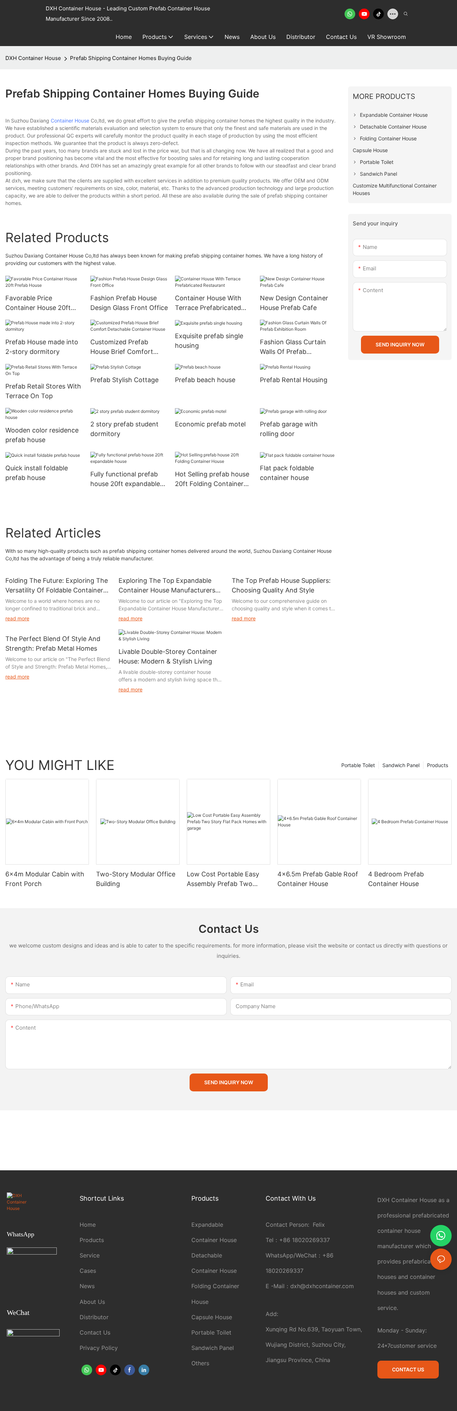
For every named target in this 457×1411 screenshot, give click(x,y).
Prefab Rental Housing (293, 380)
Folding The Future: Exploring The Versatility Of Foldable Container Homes (56, 586)
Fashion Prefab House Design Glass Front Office (129, 302)
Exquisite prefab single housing (209, 340)
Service (90, 1255)
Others (200, 1363)
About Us (92, 1301)
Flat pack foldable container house (287, 472)
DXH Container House (33, 58)
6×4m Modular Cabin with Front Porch (44, 878)
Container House (70, 120)
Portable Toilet (358, 765)
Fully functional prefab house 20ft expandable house (125, 479)
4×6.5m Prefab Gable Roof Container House (317, 878)
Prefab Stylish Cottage (124, 380)
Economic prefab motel (210, 424)
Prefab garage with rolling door (289, 428)
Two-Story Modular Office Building (135, 878)
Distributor (94, 1317)
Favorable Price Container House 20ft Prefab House (38, 303)
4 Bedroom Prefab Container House (396, 878)
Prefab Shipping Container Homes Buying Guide (131, 58)
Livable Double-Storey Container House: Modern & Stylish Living (168, 656)
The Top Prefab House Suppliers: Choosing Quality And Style (281, 585)
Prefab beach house (205, 380)
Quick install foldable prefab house (36, 472)
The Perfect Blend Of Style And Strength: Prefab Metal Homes (52, 643)
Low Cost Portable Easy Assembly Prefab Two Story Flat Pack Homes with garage (223, 879)
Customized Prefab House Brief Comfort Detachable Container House (123, 347)
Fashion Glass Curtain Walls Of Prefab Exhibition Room (293, 347)
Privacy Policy (99, 1347)
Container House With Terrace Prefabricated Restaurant (208, 303)
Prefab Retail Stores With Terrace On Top (43, 391)
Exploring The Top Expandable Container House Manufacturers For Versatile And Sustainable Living (167, 586)
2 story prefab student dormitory (124, 428)
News (87, 1286)
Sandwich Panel (401, 765)
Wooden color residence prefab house (42, 435)
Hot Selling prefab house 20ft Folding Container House (212, 479)
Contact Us (95, 1332)
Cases (88, 1270)
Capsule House (211, 1317)
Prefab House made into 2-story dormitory (41, 346)
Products (437, 765)
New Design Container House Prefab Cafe (294, 302)
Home (88, 1224)
